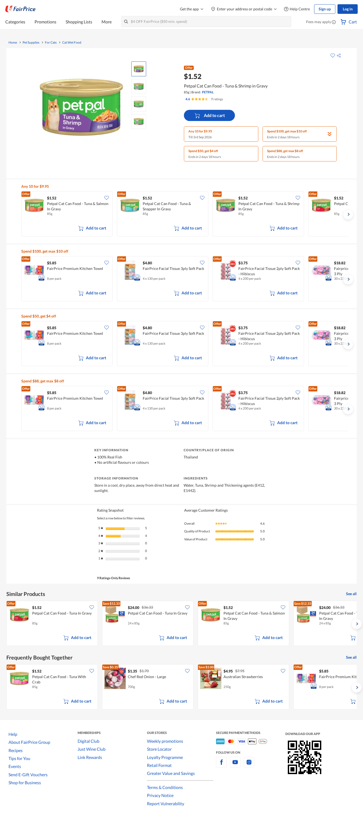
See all (351, 593)
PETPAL (208, 92)
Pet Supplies (31, 42)
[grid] (184, 214)
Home (13, 42)
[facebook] (221, 765)
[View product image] (139, 69)
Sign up (325, 9)
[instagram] (249, 765)
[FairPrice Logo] (20, 9)
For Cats (51, 42)
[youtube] (235, 765)
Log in (348, 9)
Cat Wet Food (71, 42)
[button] (334, 22)
